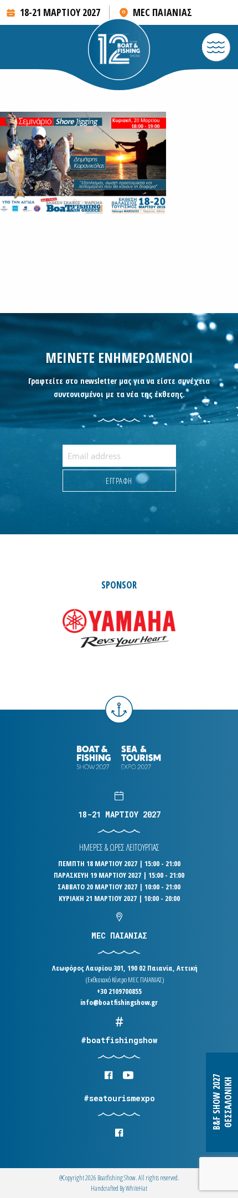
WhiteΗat (136, 1188)
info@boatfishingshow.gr (119, 1002)
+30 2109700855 (119, 991)
